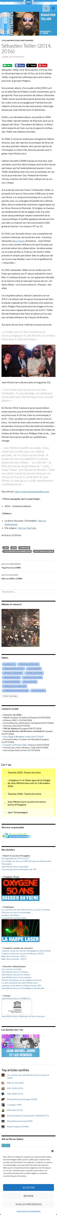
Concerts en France (32, 677)
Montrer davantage (10, 696)
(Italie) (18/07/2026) (23, 736)
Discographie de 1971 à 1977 (15, 858)
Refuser (28, 1196)
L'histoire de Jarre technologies (16, 912)
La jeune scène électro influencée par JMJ (21, 985)
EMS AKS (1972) (14, 1110)
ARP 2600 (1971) (15, 1093)
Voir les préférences (29, 1204)
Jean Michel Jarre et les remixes (16, 977)
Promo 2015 (30, 681)
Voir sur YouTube (27, 527)
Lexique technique (10, 915)
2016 (14, 548)
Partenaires (26, 40)
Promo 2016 (34, 668)
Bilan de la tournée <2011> (14, 956)
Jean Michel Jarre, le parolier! (15, 866)
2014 (6, 548)
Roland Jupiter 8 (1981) (18, 1126)
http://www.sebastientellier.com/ (32, 491)
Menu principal (53, 8)
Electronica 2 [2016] (44, 551)
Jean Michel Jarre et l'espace (15, 972)
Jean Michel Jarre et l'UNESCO (16, 998)
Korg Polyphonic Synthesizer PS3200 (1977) (28, 1115)
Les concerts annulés (12, 969)
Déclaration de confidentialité (29, 1211)
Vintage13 (19, 57)
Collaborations (11, 40)
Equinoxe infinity (11, 677)
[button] (52, 1151)
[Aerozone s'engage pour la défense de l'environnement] (17, 835)
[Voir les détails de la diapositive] (21, 628)
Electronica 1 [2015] (29, 664)
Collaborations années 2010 (17, 551)
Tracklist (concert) (34, 673)
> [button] (35, 627)
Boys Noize (19, 240)
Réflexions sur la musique (15, 686)
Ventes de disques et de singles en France (22, 980)
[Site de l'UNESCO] (17, 1007)
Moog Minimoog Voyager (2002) (22, 1099)
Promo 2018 (38, 690)
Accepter (29, 1187)
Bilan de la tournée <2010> (14, 959)
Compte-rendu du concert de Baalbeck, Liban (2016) (26, 950)
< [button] (5, 627)
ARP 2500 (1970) (15, 1088)
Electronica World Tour (13, 668)
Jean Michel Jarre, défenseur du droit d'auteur (23, 1016)
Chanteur (24, 548)
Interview (9, 664)
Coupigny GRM (14, 1104)
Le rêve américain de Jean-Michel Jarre (20, 982)
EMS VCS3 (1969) (15, 1083)
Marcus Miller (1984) (12, 577)
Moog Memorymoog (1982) (20, 1121)
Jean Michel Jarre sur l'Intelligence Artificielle (23, 988)
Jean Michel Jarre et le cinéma (16, 974)
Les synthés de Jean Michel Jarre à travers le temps (26, 909)
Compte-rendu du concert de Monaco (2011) (23, 953)
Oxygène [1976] (11, 681)
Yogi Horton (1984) (11, 566)
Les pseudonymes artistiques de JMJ (19, 869)
